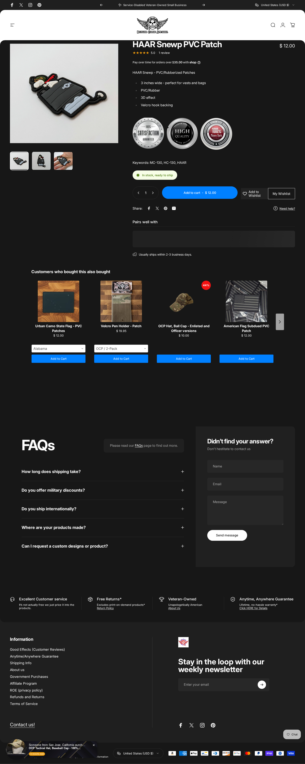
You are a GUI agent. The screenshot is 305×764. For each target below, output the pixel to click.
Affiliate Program (23, 683)
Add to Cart (59, 358)
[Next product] (280, 322)
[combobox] (275, 5)
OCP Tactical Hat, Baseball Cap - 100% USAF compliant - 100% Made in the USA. (55, 748)
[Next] (203, 5)
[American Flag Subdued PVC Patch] (246, 301)
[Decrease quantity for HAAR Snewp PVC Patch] (137, 193)
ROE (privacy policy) (26, 690)
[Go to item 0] (19, 161)
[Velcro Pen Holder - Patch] (121, 301)
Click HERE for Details (253, 608)
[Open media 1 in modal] (64, 94)
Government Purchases (29, 677)
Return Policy (105, 608)
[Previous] (101, 5)
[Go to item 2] (41, 161)
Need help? (287, 208)
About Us (174, 608)
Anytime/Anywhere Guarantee (34, 656)
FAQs (139, 445)
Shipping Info (21, 663)
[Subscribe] (262, 685)
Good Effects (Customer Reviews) (37, 649)
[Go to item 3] (63, 161)
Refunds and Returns (27, 697)
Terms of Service (24, 704)
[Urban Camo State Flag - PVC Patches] (58, 301)
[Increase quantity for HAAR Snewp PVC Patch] (154, 193)
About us (17, 670)
